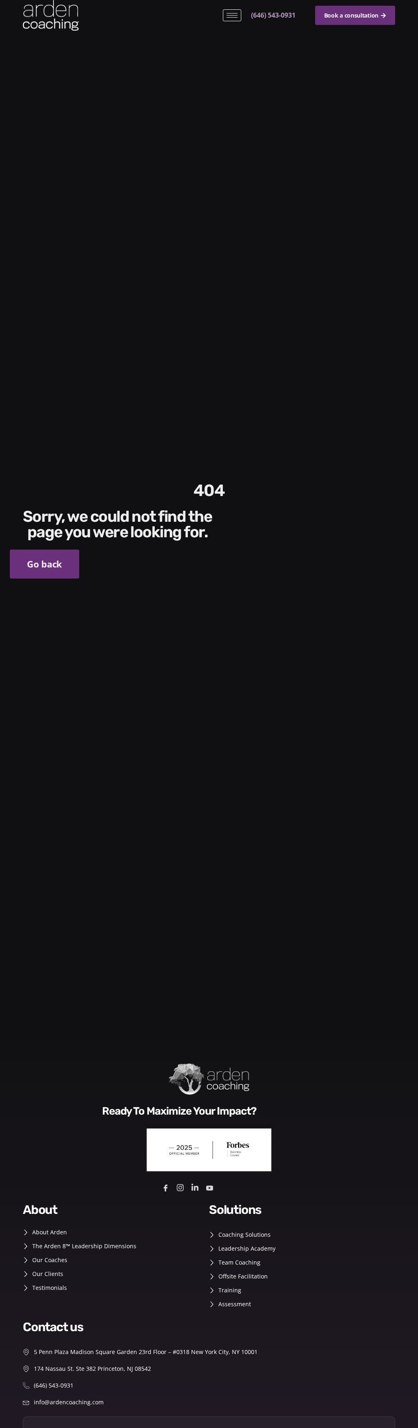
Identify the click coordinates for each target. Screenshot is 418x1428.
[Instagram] (181, 1187)
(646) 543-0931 (273, 15)
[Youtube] (211, 1187)
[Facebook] (166, 1187)
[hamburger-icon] (232, 15)
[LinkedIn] (196, 1187)
